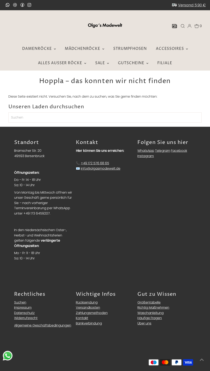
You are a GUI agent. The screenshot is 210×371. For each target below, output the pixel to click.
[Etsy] (7, 5)
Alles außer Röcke (60, 63)
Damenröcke (37, 48)
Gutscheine (131, 63)
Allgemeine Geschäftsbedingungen (42, 325)
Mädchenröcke (83, 48)
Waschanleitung (150, 312)
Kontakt (82, 318)
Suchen (20, 302)
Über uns (144, 323)
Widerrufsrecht (26, 318)
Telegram (162, 150)
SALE (100, 63)
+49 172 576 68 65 (95, 163)
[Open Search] (183, 26)
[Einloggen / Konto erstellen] (189, 26)
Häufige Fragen (149, 318)
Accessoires (170, 48)
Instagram (145, 156)
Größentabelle (149, 302)
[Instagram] (29, 5)
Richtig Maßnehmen (153, 307)
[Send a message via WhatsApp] (7, 355)
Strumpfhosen (130, 48)
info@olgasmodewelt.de (100, 168)
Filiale (164, 63)
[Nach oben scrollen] (202, 360)
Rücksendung (87, 302)
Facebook (179, 150)
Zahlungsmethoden (92, 312)
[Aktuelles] (174, 26)
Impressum (23, 307)
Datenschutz (24, 312)
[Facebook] (22, 5)
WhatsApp (145, 150)
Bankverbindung (89, 323)
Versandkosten (88, 307)
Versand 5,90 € (192, 5)
